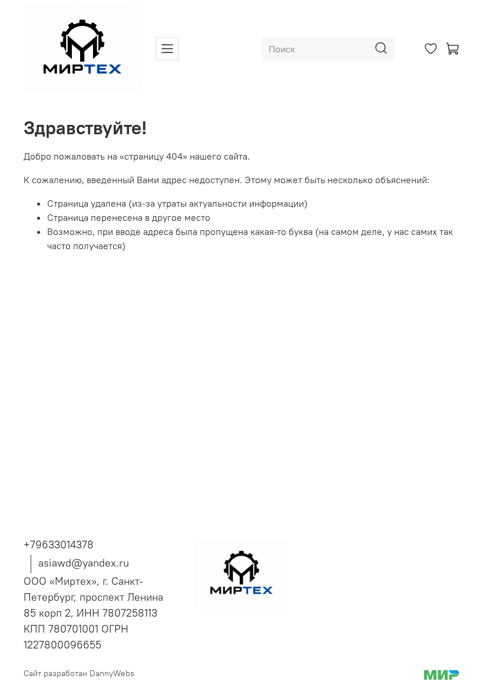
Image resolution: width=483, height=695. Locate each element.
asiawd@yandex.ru (83, 563)
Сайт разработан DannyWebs (79, 673)
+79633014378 (59, 544)
